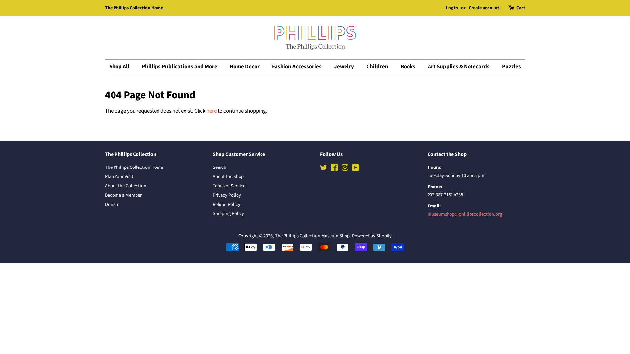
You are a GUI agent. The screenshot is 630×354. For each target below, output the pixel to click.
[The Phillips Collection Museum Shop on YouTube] (355, 169)
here (211, 111)
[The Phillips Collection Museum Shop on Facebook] (334, 169)
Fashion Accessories (297, 66)
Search (219, 167)
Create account (484, 8)
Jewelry (344, 66)
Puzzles (511, 66)
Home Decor (245, 66)
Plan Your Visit (119, 176)
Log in (452, 8)
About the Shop (228, 176)
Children (377, 66)
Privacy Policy (227, 195)
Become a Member (123, 195)
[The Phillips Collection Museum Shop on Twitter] (323, 169)
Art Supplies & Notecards (459, 66)
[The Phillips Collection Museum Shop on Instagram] (344, 169)
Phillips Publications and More (179, 66)
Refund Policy (226, 204)
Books (408, 66)
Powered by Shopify (372, 235)
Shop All (119, 66)
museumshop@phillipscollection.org (465, 214)
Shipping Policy (228, 213)
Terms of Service (229, 185)
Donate (112, 204)
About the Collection (125, 185)
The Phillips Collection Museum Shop (312, 235)
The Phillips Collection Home (134, 8)
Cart (520, 8)
